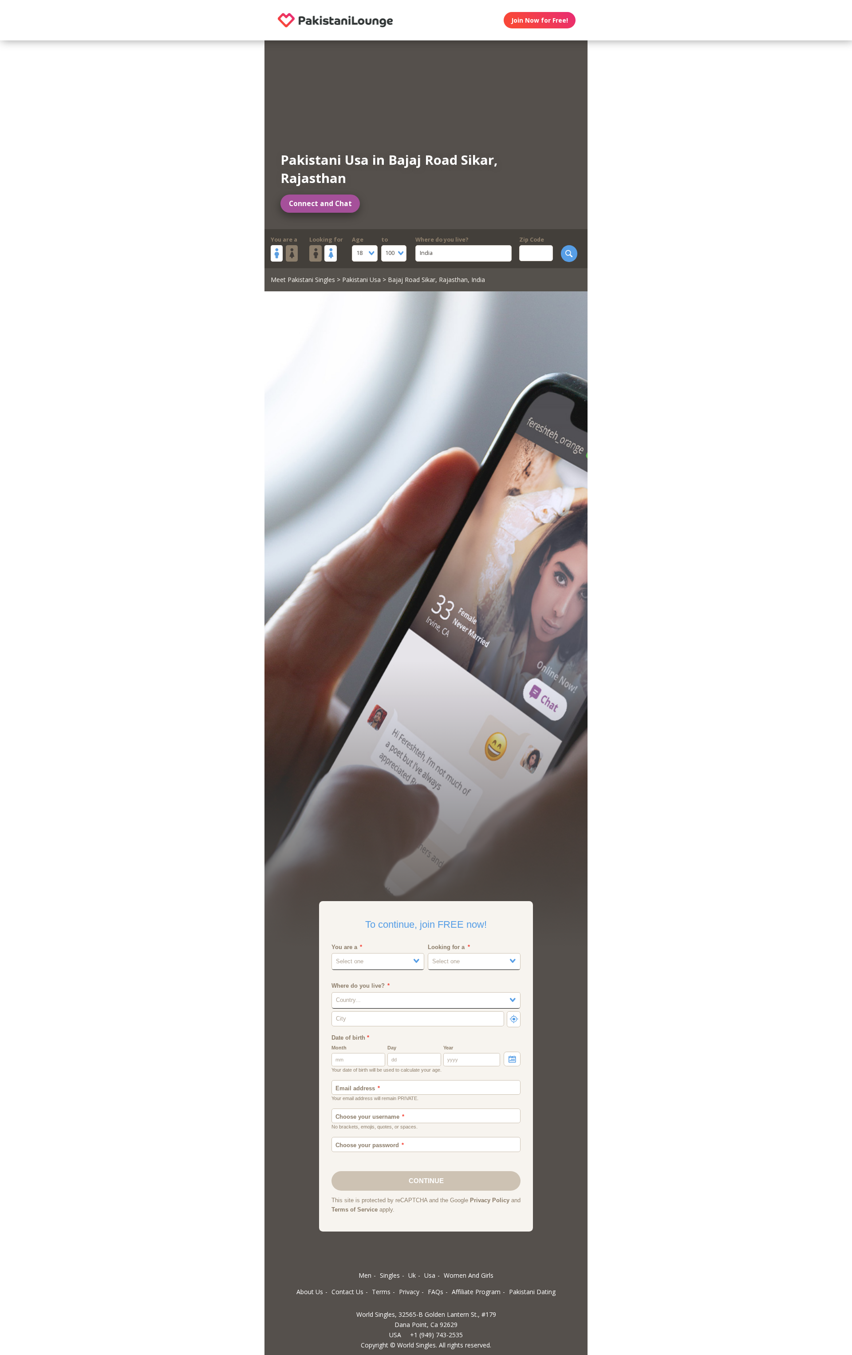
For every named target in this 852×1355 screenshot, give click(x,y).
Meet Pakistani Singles (303, 279)
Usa (429, 1275)
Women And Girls (468, 1275)
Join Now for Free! (539, 20)
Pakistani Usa (361, 279)
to (384, 239)
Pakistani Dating (532, 1291)
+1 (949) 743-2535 (436, 1335)
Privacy (409, 1291)
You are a (284, 239)
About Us (309, 1291)
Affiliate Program (476, 1291)
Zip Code (531, 239)
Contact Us (347, 1291)
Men (365, 1275)
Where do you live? (442, 239)
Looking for (326, 239)
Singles (390, 1275)
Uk (412, 1275)
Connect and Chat (320, 203)
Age (357, 239)
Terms (381, 1291)
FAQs (435, 1291)
